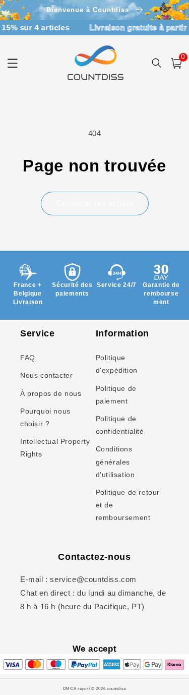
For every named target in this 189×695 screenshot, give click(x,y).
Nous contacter (46, 375)
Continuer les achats (95, 203)
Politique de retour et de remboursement (128, 505)
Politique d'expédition (117, 364)
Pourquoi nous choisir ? (45, 417)
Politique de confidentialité (120, 425)
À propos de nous (51, 393)
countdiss (116, 688)
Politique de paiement (116, 394)
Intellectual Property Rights (55, 447)
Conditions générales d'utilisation (115, 461)
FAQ (27, 358)
